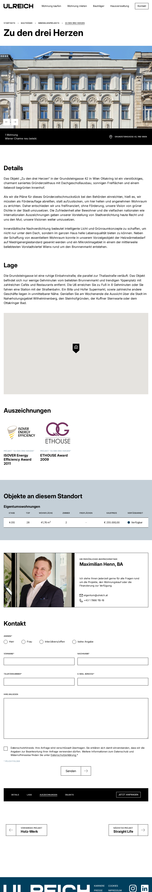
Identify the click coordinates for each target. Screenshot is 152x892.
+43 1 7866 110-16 (94, 600)
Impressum (115, 890)
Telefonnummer (12, 674)
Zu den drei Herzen (23, 451)
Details (15, 795)
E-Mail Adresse (85, 674)
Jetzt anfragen (128, 794)
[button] (6, 122)
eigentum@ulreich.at (96, 595)
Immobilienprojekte (48, 23)
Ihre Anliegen (11, 694)
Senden (71, 771)
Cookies (113, 885)
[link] (128, 137)
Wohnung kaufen (51, 5)
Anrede (7, 636)
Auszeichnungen (48, 795)
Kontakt (142, 5)
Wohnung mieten (77, 5)
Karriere (99, 885)
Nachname (82, 654)
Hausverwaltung (119, 5)
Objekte (69, 795)
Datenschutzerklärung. (64, 755)
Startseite (9, 23)
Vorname (8, 654)
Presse (98, 890)
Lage (29, 795)
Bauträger (98, 5)
